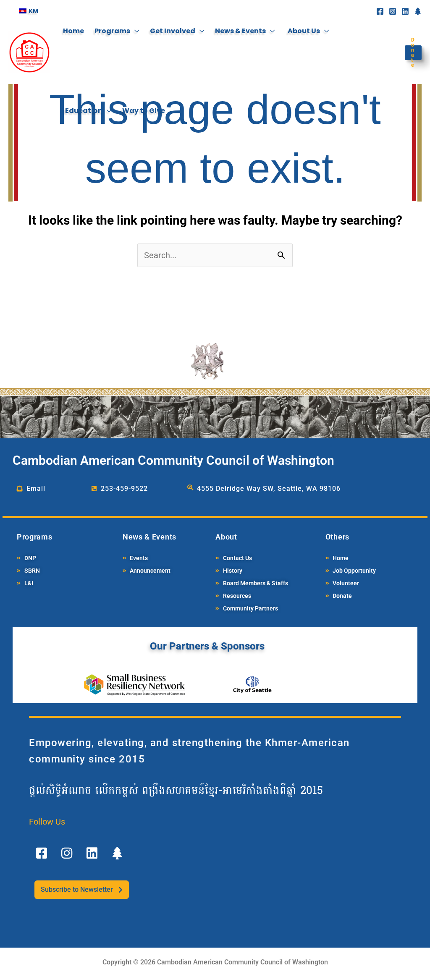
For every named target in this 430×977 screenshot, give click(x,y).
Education (83, 110)
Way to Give (143, 110)
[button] (411, 52)
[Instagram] (392, 11)
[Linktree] (418, 11)
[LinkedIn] (405, 11)
